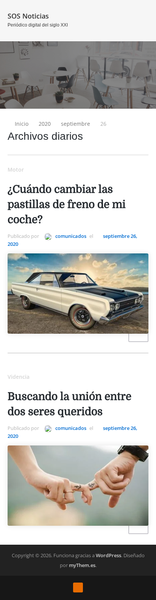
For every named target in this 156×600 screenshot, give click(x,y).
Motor (16, 169)
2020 (45, 123)
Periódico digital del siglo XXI (38, 25)
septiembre (75, 123)
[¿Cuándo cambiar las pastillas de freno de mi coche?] (78, 293)
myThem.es (82, 565)
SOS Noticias (28, 15)
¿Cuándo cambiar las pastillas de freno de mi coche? (67, 204)
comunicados (70, 236)
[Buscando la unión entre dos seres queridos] (78, 485)
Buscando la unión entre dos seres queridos (69, 404)
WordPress (108, 555)
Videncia (19, 376)
